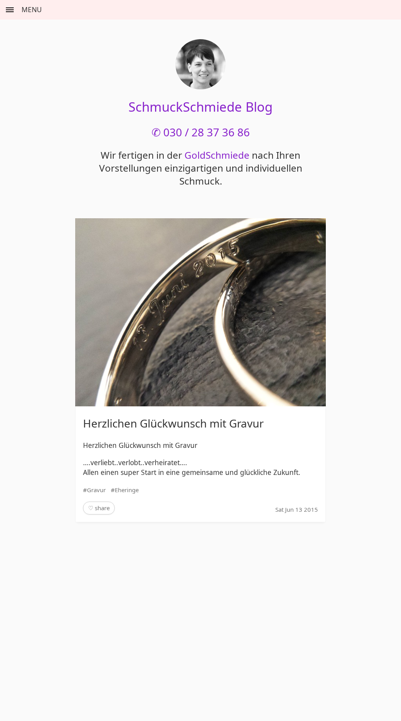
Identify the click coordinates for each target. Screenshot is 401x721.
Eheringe (127, 490)
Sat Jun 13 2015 (296, 509)
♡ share (99, 508)
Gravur (96, 490)
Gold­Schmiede (216, 155)
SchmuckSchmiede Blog (200, 107)
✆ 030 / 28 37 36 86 (201, 132)
